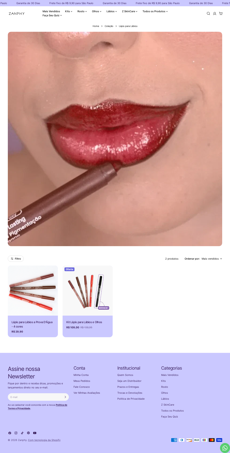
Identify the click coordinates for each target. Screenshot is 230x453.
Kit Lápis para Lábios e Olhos (84, 322)
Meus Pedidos (82, 380)
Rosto (164, 386)
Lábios (165, 398)
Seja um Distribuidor (129, 380)
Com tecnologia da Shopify (44, 440)
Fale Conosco (82, 386)
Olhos (164, 392)
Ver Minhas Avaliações (87, 392)
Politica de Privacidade (131, 398)
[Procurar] (208, 13)
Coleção (109, 26)
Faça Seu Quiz (169, 416)
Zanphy (22, 440)
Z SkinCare (167, 404)
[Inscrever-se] (65, 397)
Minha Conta (81, 374)
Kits (163, 380)
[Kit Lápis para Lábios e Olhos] (88, 291)
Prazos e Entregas (128, 386)
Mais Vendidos (169, 374)
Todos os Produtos (172, 410)
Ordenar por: (192, 258)
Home (96, 26)
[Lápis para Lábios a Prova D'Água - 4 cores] (33, 291)
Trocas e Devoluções (129, 392)
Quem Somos (125, 374)
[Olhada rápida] (53, 272)
